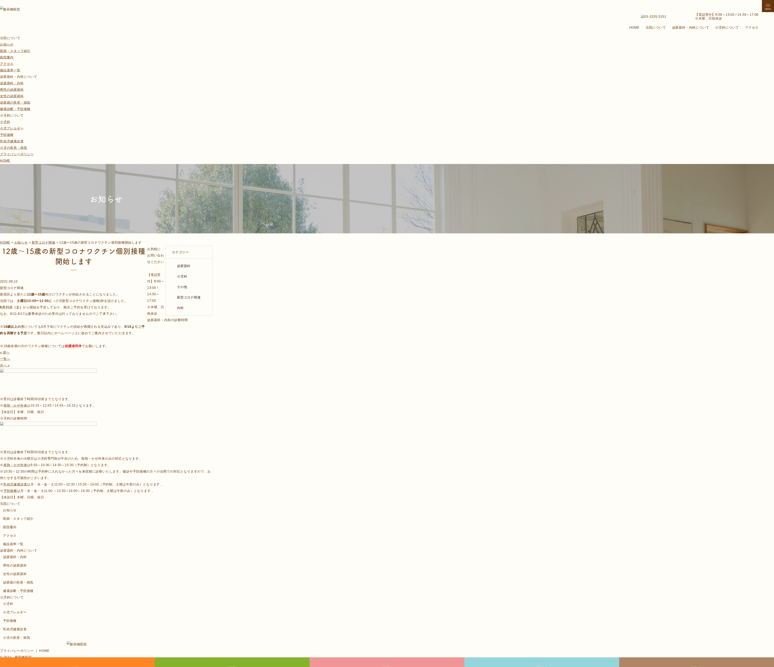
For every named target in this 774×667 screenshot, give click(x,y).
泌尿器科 (183, 266)
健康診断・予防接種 (15, 109)
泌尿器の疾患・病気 (15, 102)
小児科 (5, 122)
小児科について (727, 27)
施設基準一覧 (10, 70)
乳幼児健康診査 (12, 141)
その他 (182, 287)
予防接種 (7, 135)
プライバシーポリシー (17, 154)
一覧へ (5, 359)
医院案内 (7, 57)
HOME (634, 27)
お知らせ (7, 44)
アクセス (751, 27)
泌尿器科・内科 (12, 83)
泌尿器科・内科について (690, 27)
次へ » (5, 365)
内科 (180, 308)
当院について (656, 27)
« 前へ (5, 352)
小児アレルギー (12, 128)
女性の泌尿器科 (12, 96)
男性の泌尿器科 (12, 89)
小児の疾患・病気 (13, 147)
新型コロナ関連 (189, 297)
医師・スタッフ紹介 (15, 51)
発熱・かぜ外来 (15, 405)
